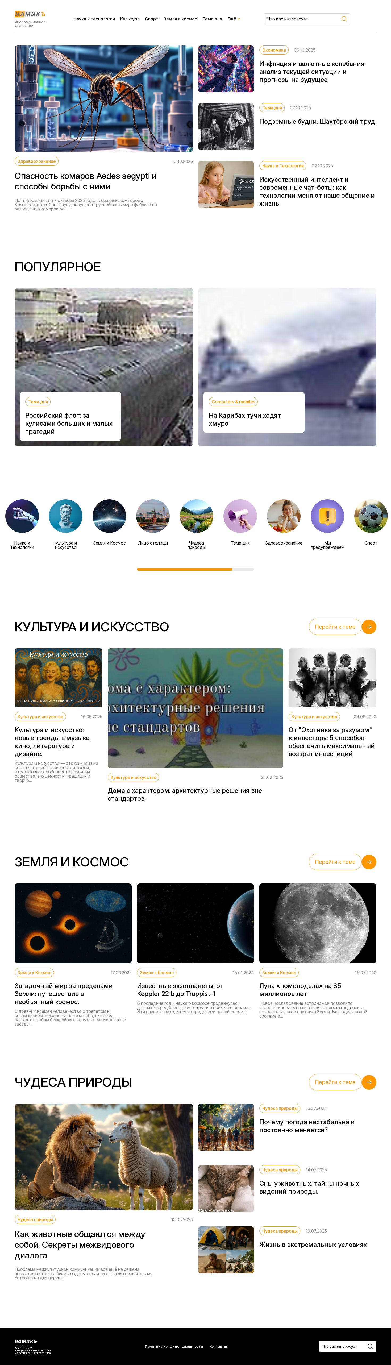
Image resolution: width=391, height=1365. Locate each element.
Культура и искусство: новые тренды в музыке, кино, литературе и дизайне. (53, 742)
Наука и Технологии (283, 165)
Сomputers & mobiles (233, 401)
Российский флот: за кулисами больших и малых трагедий (69, 423)
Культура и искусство (66, 545)
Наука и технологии (94, 19)
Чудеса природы (197, 545)
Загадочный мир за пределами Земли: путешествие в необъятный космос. (64, 994)
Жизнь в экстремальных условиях (313, 1244)
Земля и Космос (109, 543)
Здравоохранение (37, 161)
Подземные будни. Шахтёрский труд (317, 121)
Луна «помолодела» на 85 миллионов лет (300, 990)
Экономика (274, 50)
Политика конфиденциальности (174, 1346)
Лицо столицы (153, 543)
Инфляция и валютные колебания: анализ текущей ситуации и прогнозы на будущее (312, 72)
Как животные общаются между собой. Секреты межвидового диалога (80, 1244)
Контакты (218, 1346)
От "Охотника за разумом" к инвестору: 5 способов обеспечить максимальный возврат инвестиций (332, 742)
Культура (130, 19)
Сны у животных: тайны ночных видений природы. (309, 1187)
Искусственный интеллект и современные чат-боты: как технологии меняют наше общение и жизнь (317, 191)
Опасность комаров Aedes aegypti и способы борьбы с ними (86, 181)
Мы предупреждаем (327, 545)
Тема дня (212, 19)
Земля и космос (180, 19)
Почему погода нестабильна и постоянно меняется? (307, 1126)
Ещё (231, 19)
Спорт (151, 19)
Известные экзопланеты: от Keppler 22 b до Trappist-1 (180, 990)
